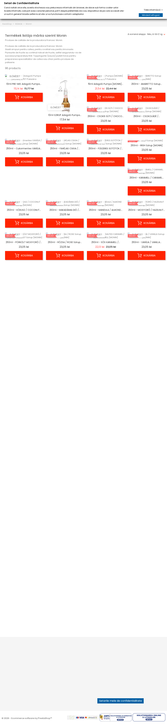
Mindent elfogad (150, 15)
